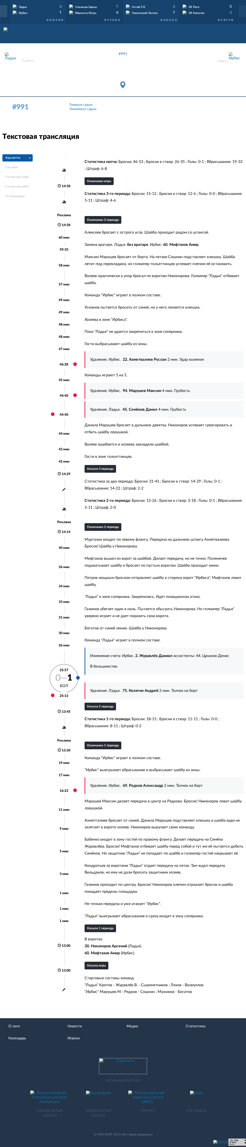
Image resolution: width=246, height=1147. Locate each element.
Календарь (17, 1038)
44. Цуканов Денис (212, 656)
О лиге (14, 1026)
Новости (75, 1026)
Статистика (195, 1026)
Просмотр (38, 6)
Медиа (132, 1026)
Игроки (74, 1038)
